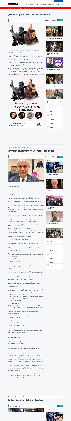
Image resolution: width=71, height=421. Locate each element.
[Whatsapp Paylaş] (62, 20)
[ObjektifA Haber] (13, 4)
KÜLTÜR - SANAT (16, 11)
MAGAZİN (45, 4)
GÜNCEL (27, 4)
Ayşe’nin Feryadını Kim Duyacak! (25, 8)
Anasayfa (10, 11)
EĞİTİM (49, 4)
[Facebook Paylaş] (58, 20)
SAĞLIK (57, 4)
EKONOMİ (32, 4)
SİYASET (36, 4)
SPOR (41, 4)
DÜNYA (53, 4)
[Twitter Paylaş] (60, 20)
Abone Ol (47, 20)
